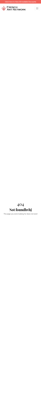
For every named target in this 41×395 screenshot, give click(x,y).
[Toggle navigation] (37, 8)
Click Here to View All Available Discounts (20, 2)
